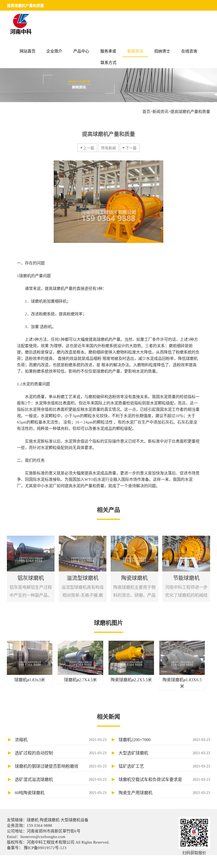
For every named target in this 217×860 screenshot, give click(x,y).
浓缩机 (60, 739)
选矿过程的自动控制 (60, 753)
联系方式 (108, 62)
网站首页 (27, 51)
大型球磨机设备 (74, 820)
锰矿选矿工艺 (164, 766)
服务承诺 (108, 51)
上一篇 (88, 148)
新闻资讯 (135, 51)
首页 (146, 112)
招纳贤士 (162, 51)
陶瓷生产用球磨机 (164, 793)
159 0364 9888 (39, 825)
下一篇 (131, 148)
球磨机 (33, 820)
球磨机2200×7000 (164, 739)
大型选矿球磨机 (164, 753)
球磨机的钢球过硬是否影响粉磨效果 (60, 767)
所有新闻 (108, 148)
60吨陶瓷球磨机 (60, 793)
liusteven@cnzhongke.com (42, 837)
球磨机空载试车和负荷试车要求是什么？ (164, 781)
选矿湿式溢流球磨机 (60, 779)
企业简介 (54, 51)
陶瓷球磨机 (50, 820)
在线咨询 (189, 51)
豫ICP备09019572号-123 (44, 848)
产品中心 (81, 51)
